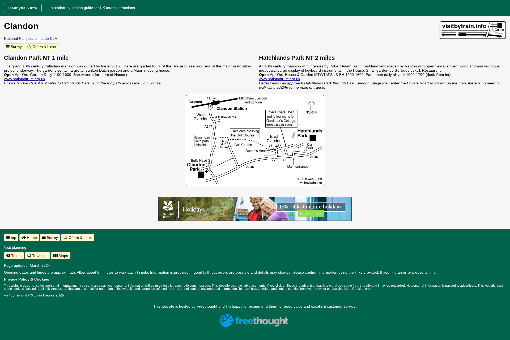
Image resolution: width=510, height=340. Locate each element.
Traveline (39, 255)
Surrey (16, 47)
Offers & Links (43, 47)
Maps (63, 255)
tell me (430, 272)
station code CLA (42, 38)
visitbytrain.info (16, 295)
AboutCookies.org (357, 288)
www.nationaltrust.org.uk (24, 79)
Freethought (207, 306)
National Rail (14, 38)
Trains (16, 255)
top (13, 237)
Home (31, 237)
